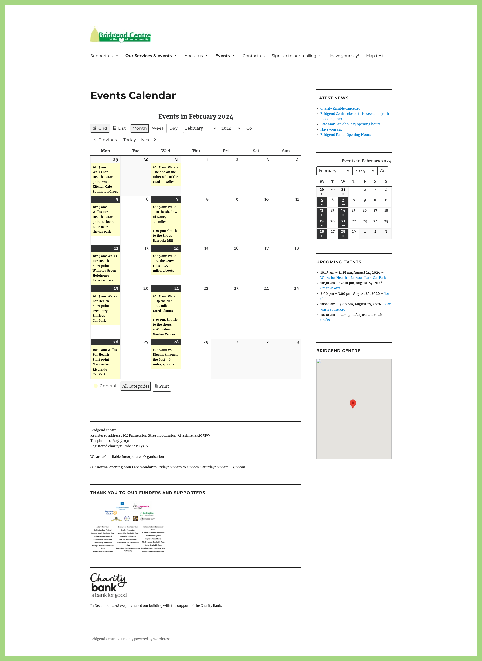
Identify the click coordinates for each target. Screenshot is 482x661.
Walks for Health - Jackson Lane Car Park (353, 278)
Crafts (325, 320)
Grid (99, 129)
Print (161, 388)
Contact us (254, 55)
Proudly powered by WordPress (146, 639)
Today (129, 139)
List (119, 129)
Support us (101, 55)
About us (194, 55)
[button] (353, 405)
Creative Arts (330, 288)
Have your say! (344, 55)
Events (222, 55)
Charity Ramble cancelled (340, 108)
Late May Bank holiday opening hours (350, 124)
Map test (375, 55)
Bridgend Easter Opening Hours (345, 135)
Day (173, 128)
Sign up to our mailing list (297, 55)
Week (158, 128)
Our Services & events (148, 55)
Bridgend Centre (103, 639)
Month (140, 128)
